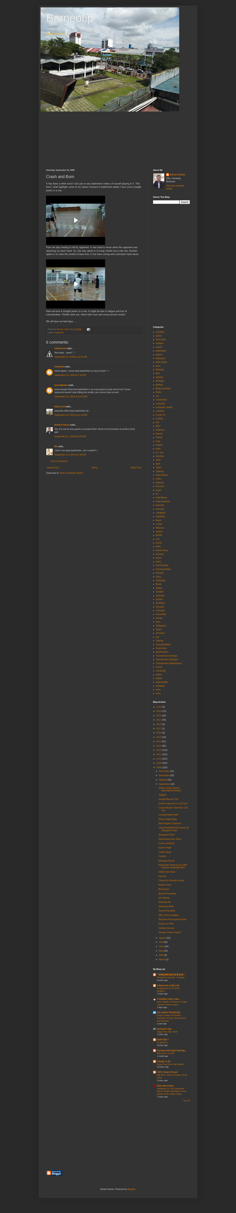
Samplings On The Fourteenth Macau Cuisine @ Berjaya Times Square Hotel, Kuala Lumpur (171, 1091)
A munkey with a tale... (168, 999)
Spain (159, 629)
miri (157, 539)
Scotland (160, 603)
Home (95, 467)
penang (160, 554)
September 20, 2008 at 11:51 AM (70, 357)
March (162, 959)
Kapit (158, 490)
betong (159, 377)
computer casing (164, 407)
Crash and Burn (166, 843)
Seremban (161, 614)
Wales (159, 674)
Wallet (159, 678)
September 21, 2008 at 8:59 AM (70, 436)
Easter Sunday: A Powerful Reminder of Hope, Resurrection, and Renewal (171, 1018)
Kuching (160, 509)
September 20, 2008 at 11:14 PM (70, 415)
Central (162, 856)
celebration (161, 399)
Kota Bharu (161, 497)
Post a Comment (59, 461)
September (165, 784)
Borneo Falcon (62, 425)
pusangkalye (61, 385)
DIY (157, 422)
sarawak (160, 595)
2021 (159, 720)
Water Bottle (162, 682)
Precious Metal (163, 569)
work (158, 693)
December (164, 771)
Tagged (162, 795)
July (161, 942)
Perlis (159, 558)
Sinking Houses (166, 928)
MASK (159, 535)
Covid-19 (160, 415)
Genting (160, 456)
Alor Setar (161, 339)
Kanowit (160, 486)
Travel (159, 667)
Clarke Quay (165, 852)
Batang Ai (160, 358)
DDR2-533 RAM (167, 872)
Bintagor (160, 381)
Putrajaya (160, 580)
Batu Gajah (161, 362)
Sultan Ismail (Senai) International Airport (170, 789)
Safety (159, 588)
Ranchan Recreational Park (172, 919)
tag (157, 637)
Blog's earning (163, 388)
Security (160, 607)
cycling (159, 418)
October (163, 780)
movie (159, 543)
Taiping (159, 640)
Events (159, 433)
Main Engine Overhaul (170, 823)
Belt (158, 373)
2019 (159, 724)
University (161, 670)
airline (159, 336)
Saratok (160, 591)
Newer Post (53, 467)
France (159, 445)
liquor (159, 520)
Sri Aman (160, 633)
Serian (159, 618)
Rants (159, 584)
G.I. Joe (159, 452)
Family (159, 437)
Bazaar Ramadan (167, 893)
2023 (159, 711)
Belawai (160, 369)
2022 (159, 715)
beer (158, 366)
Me (56, 446)
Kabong (160, 482)
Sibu (158, 622)
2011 (159, 754)
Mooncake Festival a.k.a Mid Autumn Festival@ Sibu (173, 866)
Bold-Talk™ (163, 1039)
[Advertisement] (118, 137)
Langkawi (161, 512)
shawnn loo (60, 348)
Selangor (160, 610)
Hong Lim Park (166, 923)
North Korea (162, 550)
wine (158, 689)
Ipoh (158, 463)
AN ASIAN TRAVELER (168, 1012)
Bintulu (159, 384)
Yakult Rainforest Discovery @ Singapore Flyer (174, 829)
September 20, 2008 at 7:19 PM (70, 375)
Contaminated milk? (169, 814)
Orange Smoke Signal (170, 932)
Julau (158, 478)
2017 (159, 728)
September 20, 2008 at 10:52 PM (70, 396)
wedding (160, 686)
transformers (162, 652)
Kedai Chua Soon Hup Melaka (170, 1064)
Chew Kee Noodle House (171, 880)
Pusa (158, 576)
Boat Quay (164, 889)
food (158, 441)
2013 (159, 746)
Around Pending (167, 910)
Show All (186, 1101)
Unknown (59, 366)
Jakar (158, 467)
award (159, 347)
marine (159, 531)
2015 (159, 737)
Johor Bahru (162, 475)
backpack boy (164, 1029)
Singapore (161, 625)
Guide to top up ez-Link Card (173, 803)
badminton (59, 332)
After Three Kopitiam (169, 915)
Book (158, 392)
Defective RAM (166, 906)
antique (159, 343)
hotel (158, 460)
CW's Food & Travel (167, 1072)
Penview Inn (165, 902)
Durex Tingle (165, 847)
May (161, 951)
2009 (159, 763)
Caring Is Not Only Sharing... (171, 1050)
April (161, 955)
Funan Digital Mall (168, 819)
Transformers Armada (166, 656)
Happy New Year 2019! (167, 1032)
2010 (159, 759)
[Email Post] (88, 329)
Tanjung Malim (163, 644)
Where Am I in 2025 (165, 1053)
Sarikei (159, 599)
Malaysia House (167, 860)
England (160, 430)
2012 (159, 750)
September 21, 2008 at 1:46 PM (70, 454)
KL (157, 494)
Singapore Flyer (167, 834)
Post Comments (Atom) (71, 473)
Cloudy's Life (164, 1061)
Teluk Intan (161, 648)
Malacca (160, 528)
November (164, 775)
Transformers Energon (167, 659)
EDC (158, 426)
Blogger (131, 1189)
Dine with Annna (165, 1085)
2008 (159, 767)
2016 (159, 732)
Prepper (160, 573)
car (157, 396)
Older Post (136, 467)
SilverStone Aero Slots (170, 839)
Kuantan (160, 505)
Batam (159, 354)
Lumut (159, 524)
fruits (158, 448)
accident (160, 332)
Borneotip (69, 18)
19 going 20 (162, 1042)
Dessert (162, 876)
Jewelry (160, 471)
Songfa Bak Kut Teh (168, 799)
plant (158, 561)
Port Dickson (162, 565)
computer (160, 403)
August (162, 938)
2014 (159, 741)
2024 (159, 707)
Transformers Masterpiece (169, 663)
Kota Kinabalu (163, 501)
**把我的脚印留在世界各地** (171, 974)
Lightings (160, 516)
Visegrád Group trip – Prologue (171, 977)
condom (160, 411)
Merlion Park (165, 885)
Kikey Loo (59, 406)
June (161, 946)
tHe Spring (164, 898)
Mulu (158, 546)
